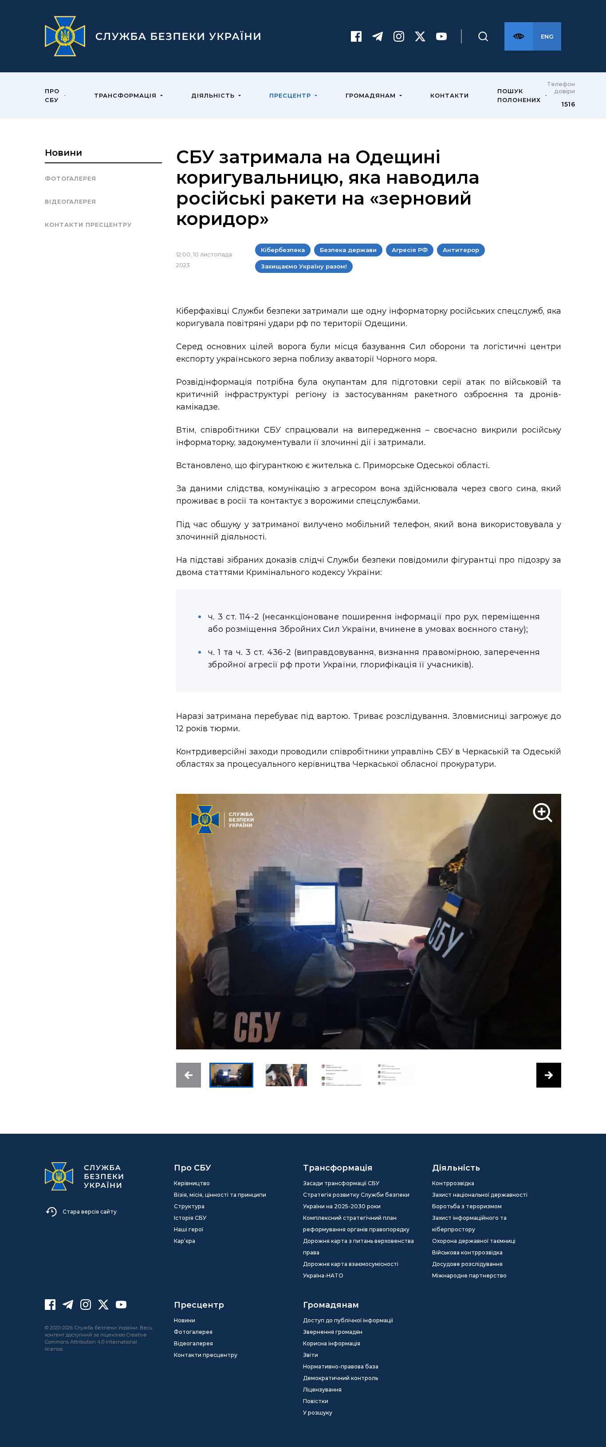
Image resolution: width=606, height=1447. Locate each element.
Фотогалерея (70, 178)
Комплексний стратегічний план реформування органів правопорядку (356, 1223)
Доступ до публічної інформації (348, 1320)
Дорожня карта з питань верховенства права (358, 1247)
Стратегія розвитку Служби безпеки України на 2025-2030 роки (356, 1200)
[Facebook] (356, 36)
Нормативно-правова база (340, 1366)
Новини (63, 152)
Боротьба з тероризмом (467, 1206)
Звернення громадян (332, 1332)
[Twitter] (420, 36)
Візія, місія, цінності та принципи (220, 1194)
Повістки (315, 1401)
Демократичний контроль (340, 1378)
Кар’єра (184, 1241)
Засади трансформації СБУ (341, 1183)
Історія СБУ (190, 1217)
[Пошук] (483, 36)
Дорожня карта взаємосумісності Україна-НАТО (350, 1270)
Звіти (310, 1355)
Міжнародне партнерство (469, 1275)
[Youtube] (441, 36)
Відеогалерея (70, 201)
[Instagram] (399, 36)
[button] (188, 1075)
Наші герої (188, 1229)
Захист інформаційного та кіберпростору (469, 1223)
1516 (568, 104)
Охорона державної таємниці (473, 1241)
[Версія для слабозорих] (518, 36)
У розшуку (317, 1412)
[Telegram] (377, 36)
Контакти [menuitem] (449, 95)
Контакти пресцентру (88, 224)
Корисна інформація (331, 1343)
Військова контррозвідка (467, 1252)
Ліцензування (322, 1389)
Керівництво (192, 1183)
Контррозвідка (453, 1183)
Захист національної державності (479, 1194)
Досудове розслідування (467, 1264)
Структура (189, 1206)
